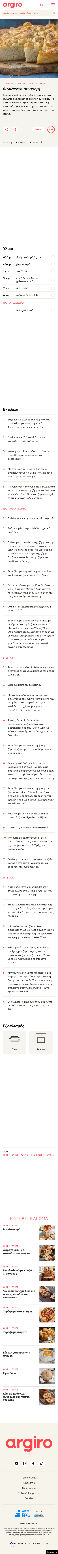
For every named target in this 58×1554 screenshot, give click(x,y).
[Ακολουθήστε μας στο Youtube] (16, 1463)
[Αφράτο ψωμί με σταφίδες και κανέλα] (47, 1253)
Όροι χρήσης (29, 1487)
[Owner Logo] (22, 1513)
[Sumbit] (54, 13)
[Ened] (39, 1515)
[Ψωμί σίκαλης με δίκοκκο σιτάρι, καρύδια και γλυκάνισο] (47, 1294)
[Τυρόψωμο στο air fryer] (47, 1314)
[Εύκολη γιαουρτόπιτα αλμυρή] (47, 1356)
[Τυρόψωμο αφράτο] (47, 1335)
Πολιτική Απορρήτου (29, 1493)
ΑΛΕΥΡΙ (24, 1155)
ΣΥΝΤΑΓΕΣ (8, 83)
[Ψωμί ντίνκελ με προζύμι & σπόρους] (47, 1273)
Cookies (29, 1498)
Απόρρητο (52, 1552)
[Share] (6, 129)
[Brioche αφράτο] (47, 1232)
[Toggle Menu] (53, 5)
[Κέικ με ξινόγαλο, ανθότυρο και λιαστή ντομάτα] (47, 1397)
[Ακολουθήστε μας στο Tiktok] (42, 1463)
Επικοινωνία (29, 1477)
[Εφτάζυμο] (47, 1376)
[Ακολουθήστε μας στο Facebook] (33, 1463)
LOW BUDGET (37, 1155)
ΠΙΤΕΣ (6, 1349)
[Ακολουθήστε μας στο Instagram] (25, 1463)
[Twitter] (24, 129)
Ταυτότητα (29, 1482)
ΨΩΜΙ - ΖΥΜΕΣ (37, 83)
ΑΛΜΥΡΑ (21, 83)
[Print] (15, 129)
